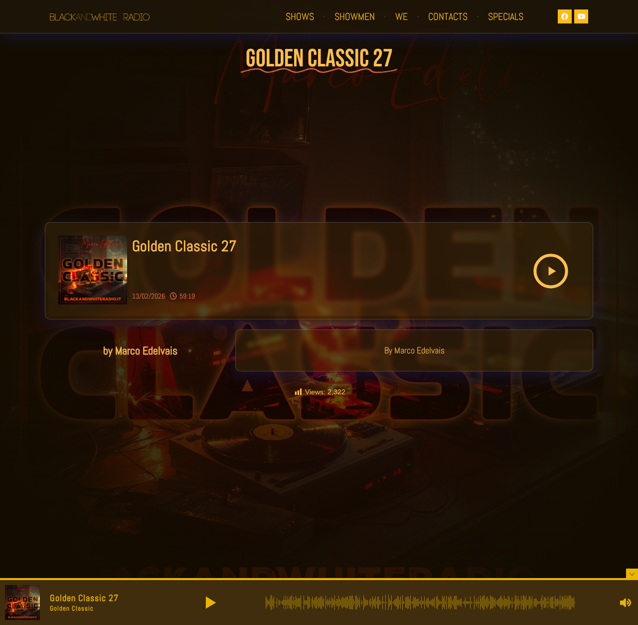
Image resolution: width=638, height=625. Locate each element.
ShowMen (354, 16)
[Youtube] (581, 16)
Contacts (448, 16)
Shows (300, 16)
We (401, 16)
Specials (505, 16)
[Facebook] (565, 16)
